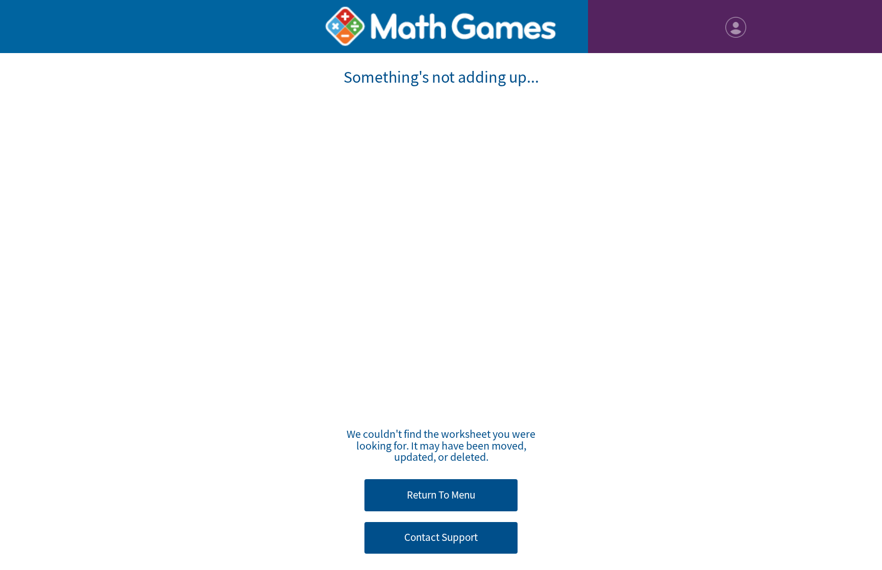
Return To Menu (441, 495)
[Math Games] (441, 26)
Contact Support (441, 537)
